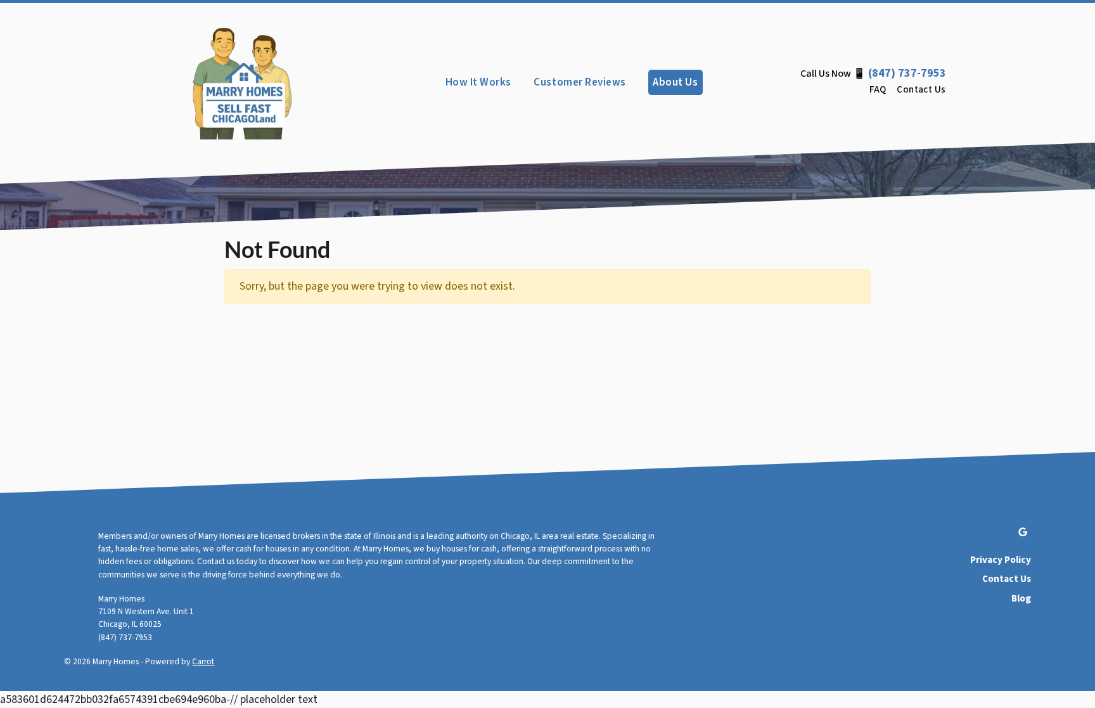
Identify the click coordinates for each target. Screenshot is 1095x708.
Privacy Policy (1000, 560)
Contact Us (921, 89)
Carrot (203, 661)
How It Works (478, 82)
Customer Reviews (579, 82)
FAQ (877, 89)
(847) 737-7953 (907, 73)
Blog (1020, 598)
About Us (675, 82)
